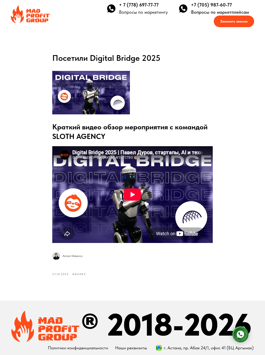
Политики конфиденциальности (78, 347)
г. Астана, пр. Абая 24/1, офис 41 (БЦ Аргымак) (209, 347)
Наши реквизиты (131, 347)
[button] (234, 21)
